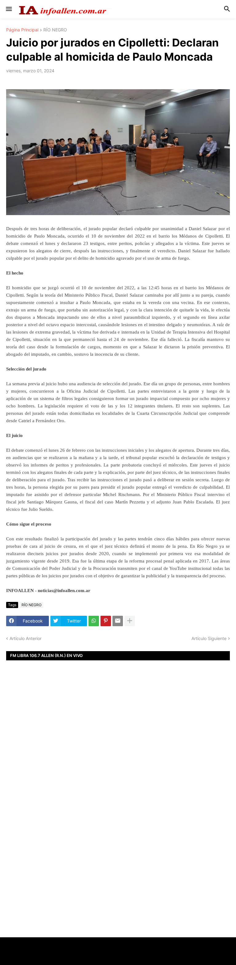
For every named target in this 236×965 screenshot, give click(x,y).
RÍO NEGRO (55, 30)
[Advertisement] (118, 749)
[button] (8, 9)
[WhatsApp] (93, 621)
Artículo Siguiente (208, 638)
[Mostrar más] (129, 621)
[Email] (117, 621)
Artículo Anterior (25, 638)
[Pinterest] (105, 621)
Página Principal (22, 30)
